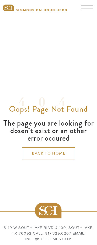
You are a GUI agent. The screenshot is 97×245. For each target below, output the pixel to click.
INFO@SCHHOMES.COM (48, 239)
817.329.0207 (58, 233)
